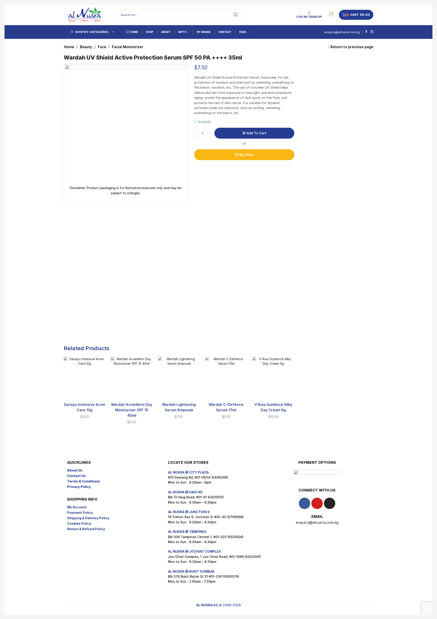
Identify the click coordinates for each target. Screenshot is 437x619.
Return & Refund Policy (86, 529)
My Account (77, 507)
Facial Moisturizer (127, 47)
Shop (149, 32)
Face (102, 47)
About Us (74, 470)
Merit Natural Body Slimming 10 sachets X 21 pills (343, 70)
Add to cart (256, 133)
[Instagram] (371, 32)
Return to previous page (351, 47)
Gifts (182, 32)
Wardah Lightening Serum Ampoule (179, 407)
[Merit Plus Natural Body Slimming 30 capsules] (307, 113)
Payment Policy (80, 512)
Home (134, 32)
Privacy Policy (79, 487)
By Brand (204, 32)
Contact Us (76, 476)
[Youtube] (317, 503)
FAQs (242, 32)
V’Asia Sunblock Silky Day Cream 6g (273, 407)
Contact (224, 32)
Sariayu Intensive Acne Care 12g (84, 407)
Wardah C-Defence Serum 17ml (226, 407)
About (165, 32)
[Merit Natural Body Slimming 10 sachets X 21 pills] (307, 78)
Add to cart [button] (84, 391)
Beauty (86, 47)
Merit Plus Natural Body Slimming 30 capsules (343, 104)
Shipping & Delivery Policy (88, 518)
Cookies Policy (79, 523)
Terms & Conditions (83, 481)
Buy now (246, 155)
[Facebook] (366, 32)
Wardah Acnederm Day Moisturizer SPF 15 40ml (131, 410)
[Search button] (235, 14)
